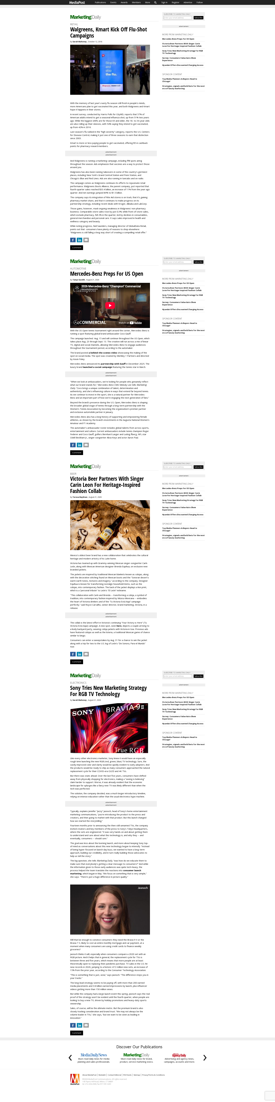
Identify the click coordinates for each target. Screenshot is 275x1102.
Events (113, 2)
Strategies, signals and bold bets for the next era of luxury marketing (183, 87)
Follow (200, 2)
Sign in (164, 2)
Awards (124, 2)
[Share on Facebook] (73, 240)
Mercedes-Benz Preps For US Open (178, 39)
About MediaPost (89, 1075)
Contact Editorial (114, 1075)
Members (136, 2)
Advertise (188, 2)
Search (155, 2)
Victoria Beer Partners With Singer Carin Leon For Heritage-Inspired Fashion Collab (182, 44)
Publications (100, 2)
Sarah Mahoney (80, 41)
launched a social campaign (97, 367)
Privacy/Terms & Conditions (153, 1075)
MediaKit (102, 1075)
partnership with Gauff (113, 363)
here (119, 625)
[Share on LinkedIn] (79, 240)
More (147, 2)
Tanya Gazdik (79, 280)
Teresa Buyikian (80, 497)
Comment (76, 247)
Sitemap (136, 1075)
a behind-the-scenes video (103, 352)
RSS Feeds (127, 1075)
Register (175, 2)
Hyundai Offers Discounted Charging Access (182, 65)
